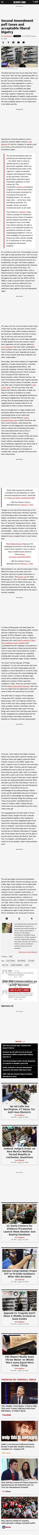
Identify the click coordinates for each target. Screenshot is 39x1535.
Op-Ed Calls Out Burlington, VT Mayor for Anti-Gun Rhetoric (19, 1109)
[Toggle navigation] (2, 2)
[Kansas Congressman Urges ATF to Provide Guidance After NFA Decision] (19, 1259)
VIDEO (26, 965)
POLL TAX (5, 965)
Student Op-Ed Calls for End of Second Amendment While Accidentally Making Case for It (18, 1054)
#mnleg (9, 498)
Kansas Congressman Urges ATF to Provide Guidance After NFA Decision (19, 1274)
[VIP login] (35, 2)
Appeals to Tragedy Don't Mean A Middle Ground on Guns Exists (20, 1316)
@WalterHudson (16, 544)
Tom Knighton (19, 1115)
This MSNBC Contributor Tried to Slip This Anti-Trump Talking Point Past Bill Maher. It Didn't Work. (19, 1408)
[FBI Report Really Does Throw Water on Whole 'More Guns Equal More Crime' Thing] (19, 1345)
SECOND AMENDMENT (16, 965)
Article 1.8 (21, 187)
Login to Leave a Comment (19, 990)
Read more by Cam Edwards (28, 952)
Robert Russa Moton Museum (18, 686)
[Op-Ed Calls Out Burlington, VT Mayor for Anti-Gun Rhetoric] (19, 1094)
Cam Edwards (7, 36)
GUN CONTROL (21, 961)
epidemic (22, 212)
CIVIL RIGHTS (10, 961)
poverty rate (22, 577)
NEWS (10, 956)
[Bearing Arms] (19, 2)
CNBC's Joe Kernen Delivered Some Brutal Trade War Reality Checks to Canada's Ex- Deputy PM (17, 1446)
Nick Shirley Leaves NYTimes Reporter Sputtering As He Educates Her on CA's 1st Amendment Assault (19, 1484)
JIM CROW (31, 961)
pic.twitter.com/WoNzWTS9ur (24, 498)
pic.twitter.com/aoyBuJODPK (20, 557)
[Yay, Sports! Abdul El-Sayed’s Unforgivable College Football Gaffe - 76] (19, 1508)
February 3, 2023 (26, 505)
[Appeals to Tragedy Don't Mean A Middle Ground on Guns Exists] (19, 1301)
